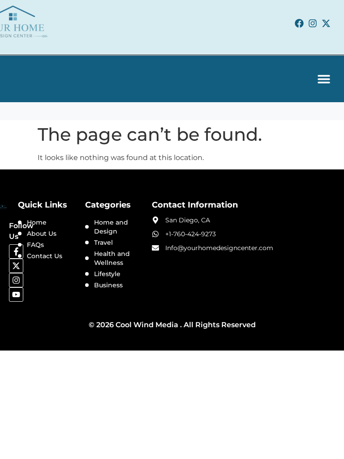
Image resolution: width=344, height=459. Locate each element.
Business (108, 285)
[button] (324, 79)
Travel (103, 242)
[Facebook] (299, 23)
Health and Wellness (112, 258)
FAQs (35, 245)
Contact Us (44, 256)
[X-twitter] (326, 23)
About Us (41, 234)
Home (37, 222)
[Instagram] (312, 23)
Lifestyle (107, 274)
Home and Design (111, 226)
